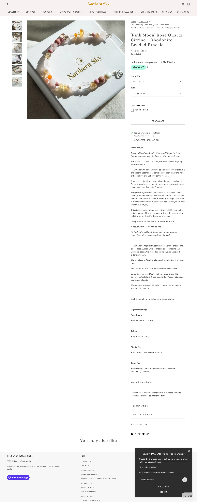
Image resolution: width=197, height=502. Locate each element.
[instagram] (165, 491)
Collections (143, 21)
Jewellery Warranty (90, 474)
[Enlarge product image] (76, 69)
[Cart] (188, 4)
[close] (189, 451)
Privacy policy (87, 487)
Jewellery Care (88, 470)
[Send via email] (143, 434)
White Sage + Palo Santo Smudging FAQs (98, 479)
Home (133, 21)
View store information (146, 140)
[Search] (8, 4)
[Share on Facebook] (132, 434)
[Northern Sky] (98, 4)
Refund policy (87, 483)
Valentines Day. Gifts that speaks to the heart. (150, 25)
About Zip (85, 466)
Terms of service (88, 492)
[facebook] (161, 491)
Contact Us (86, 461)
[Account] (183, 4)
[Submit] (184, 479)
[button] (147, 434)
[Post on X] (135, 434)
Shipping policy (88, 496)
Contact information (90, 500)
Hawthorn (155, 133)
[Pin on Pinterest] (139, 434)
